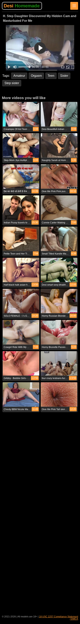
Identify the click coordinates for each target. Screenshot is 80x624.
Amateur (19, 75)
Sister (64, 75)
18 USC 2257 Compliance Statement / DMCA (58, 617)
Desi (22, 5)
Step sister (11, 83)
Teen (51, 75)
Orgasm (36, 75)
